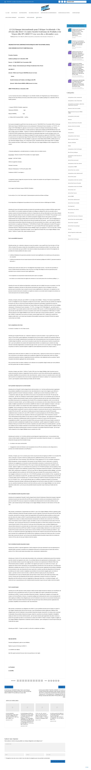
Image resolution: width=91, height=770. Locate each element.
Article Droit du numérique (74, 225)
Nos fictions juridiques (11, 17)
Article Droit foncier (72, 193)
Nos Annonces (21, 17)
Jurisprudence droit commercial (75, 97)
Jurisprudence (31, 36)
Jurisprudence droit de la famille (75, 186)
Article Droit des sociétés (73, 170)
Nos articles (14, 12)
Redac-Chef (17, 36)
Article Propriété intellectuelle (74, 232)
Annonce (70, 119)
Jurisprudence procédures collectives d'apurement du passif (76, 104)
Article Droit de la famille (73, 203)
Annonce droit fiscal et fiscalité (75, 122)
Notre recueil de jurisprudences (48, 12)
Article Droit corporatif (73, 222)
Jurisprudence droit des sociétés (75, 179)
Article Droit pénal (72, 176)
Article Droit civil (71, 189)
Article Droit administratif (74, 199)
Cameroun (70, 129)
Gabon (69, 145)
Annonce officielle (72, 142)
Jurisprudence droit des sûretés (75, 163)
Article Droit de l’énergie (73, 239)
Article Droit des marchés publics (75, 219)
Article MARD (71, 196)
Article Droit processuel (73, 160)
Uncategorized (71, 206)
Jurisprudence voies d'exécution (75, 100)
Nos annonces (71, 212)
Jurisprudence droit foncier (74, 136)
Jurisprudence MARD (72, 166)
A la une (7, 12)
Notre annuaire (30, 17)
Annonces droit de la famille (74, 108)
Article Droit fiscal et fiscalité (74, 183)
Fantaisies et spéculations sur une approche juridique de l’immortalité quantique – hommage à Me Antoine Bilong (78, 43)
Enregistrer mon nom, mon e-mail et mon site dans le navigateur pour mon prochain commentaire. (28, 758)
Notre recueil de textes (64, 12)
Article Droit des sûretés (73, 209)
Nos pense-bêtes (23, 12)
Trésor (69, 235)
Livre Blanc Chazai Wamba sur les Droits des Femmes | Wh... (23, 1)
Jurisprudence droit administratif (78, 60)
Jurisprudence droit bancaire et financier (43, 36)
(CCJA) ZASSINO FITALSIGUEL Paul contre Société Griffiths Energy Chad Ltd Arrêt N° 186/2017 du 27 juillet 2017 (12, 716)
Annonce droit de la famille (74, 126)
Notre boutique (76, 12)
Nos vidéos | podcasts (34, 12)
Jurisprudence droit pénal (73, 116)
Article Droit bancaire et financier (75, 216)
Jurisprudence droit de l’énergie (75, 149)
